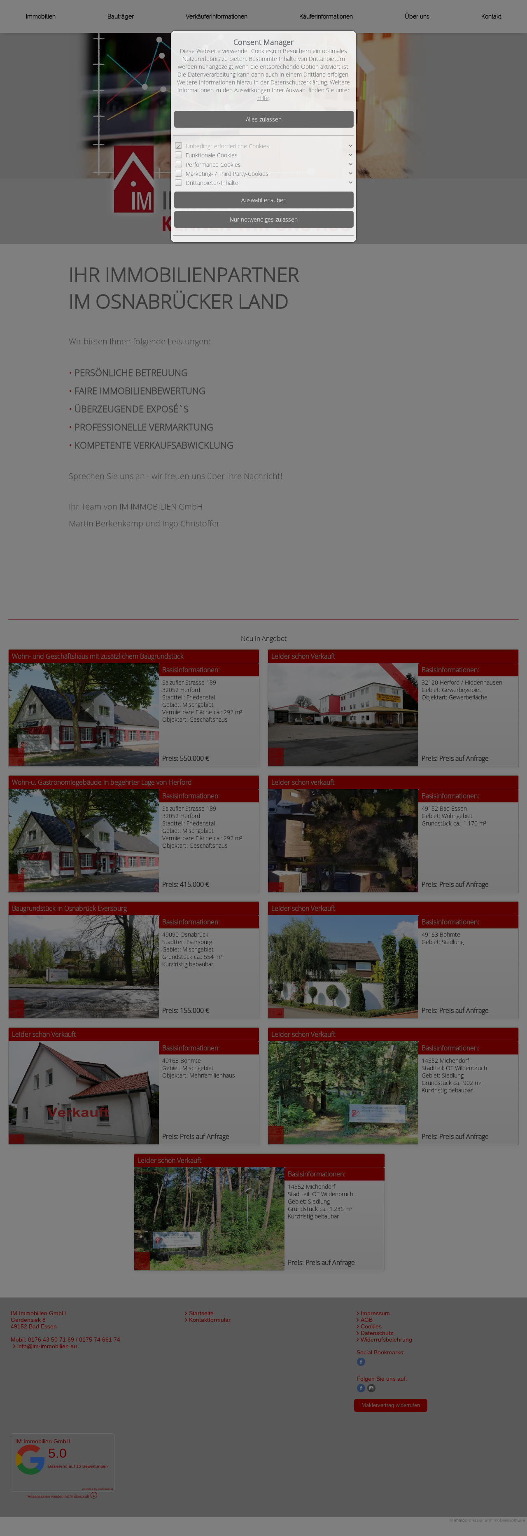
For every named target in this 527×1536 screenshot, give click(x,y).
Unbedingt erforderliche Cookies (227, 146)
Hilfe (263, 98)
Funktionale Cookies (212, 155)
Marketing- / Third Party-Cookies (227, 174)
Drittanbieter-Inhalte (212, 183)
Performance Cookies (213, 164)
